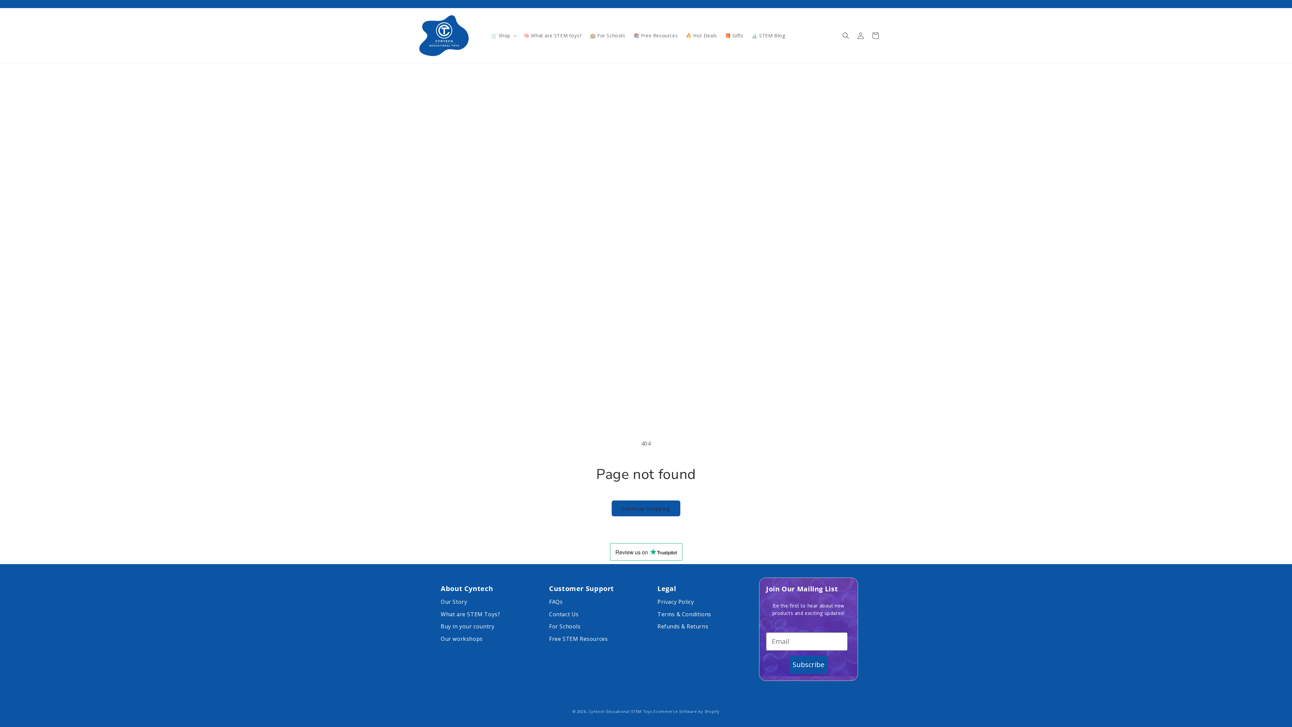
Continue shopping (646, 508)
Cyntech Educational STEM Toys (620, 711)
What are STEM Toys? (470, 614)
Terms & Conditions (684, 614)
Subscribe (808, 664)
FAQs (556, 601)
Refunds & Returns (682, 626)
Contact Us (564, 614)
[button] (503, 36)
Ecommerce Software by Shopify (686, 711)
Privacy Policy (675, 601)
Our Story (454, 601)
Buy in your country (467, 626)
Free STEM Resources (578, 639)
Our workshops (462, 639)
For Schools (565, 626)
